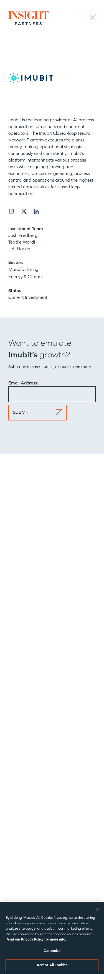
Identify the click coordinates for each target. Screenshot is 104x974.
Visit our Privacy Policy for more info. (36, 939)
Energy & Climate (25, 276)
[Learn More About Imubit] (11, 211)
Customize (52, 951)
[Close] (97, 909)
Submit (21, 412)
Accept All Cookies (52, 965)
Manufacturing (23, 269)
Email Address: (23, 383)
